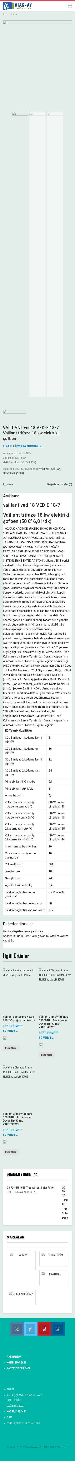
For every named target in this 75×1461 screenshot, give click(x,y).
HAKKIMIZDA (14, 1356)
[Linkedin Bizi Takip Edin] (58, 1329)
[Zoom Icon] (68, 24)
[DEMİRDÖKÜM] (53, 1258)
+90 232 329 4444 (16, 1411)
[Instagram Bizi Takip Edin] (17, 1329)
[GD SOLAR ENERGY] (21, 1297)
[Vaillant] (5, 1039)
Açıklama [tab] (8, 484)
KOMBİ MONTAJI (16, 1362)
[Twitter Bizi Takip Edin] (31, 1329)
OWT (65, 1447)
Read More (10, 1048)
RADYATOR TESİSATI (18, 1368)
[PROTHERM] (53, 1278)
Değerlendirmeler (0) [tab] (59, 484)
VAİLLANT (44, 468)
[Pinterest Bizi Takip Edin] (44, 1329)
